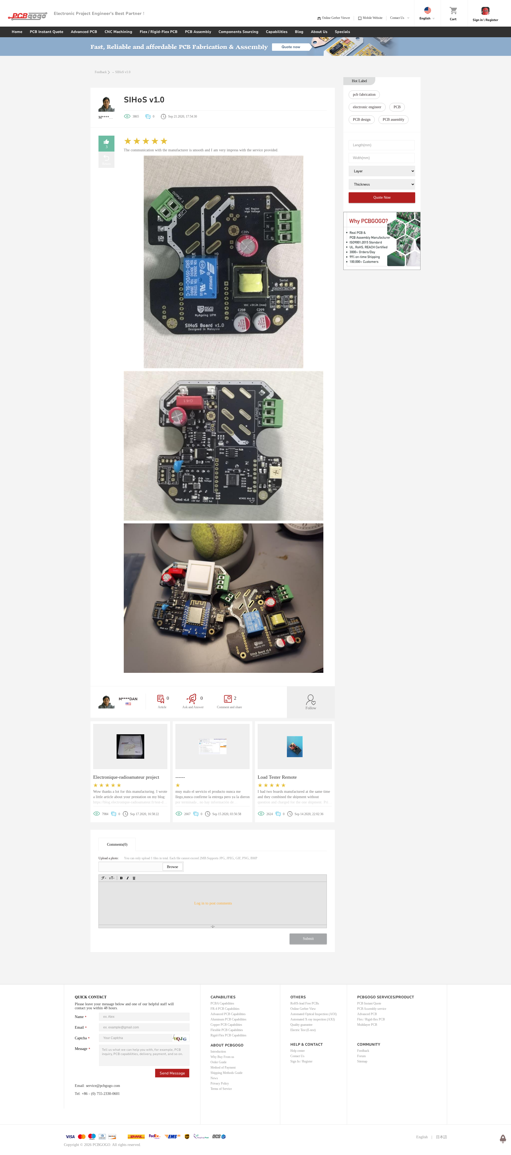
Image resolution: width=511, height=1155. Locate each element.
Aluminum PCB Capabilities (228, 1019)
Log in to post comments (213, 903)
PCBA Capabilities (222, 1003)
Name (79, 1017)
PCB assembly (393, 120)
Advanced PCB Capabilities (228, 1014)
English (422, 1137)
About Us (319, 31)
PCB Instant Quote (46, 31)
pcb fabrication (364, 95)
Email (79, 1027)
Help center (297, 1051)
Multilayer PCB (367, 1025)
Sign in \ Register (485, 20)
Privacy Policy (220, 1083)
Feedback (101, 72)
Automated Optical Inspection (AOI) (313, 1014)
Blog (299, 31)
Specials (342, 31)
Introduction (218, 1051)
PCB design (361, 120)
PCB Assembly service (371, 1009)
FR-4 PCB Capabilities (225, 1009)
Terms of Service (221, 1089)
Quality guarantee (301, 1025)
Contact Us (297, 1056)
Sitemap (362, 1061)
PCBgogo (27, 16)
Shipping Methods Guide (226, 1073)
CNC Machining (118, 31)
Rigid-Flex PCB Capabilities (228, 1035)
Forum (361, 1056)
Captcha (81, 1038)
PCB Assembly (198, 31)
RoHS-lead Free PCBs (304, 1003)
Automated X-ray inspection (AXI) (312, 1019)
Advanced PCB (84, 31)
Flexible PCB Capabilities (227, 1030)
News (214, 1078)
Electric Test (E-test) (303, 1030)
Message (81, 1049)
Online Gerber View (303, 1009)
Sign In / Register (301, 1061)
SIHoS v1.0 (122, 72)
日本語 (441, 1137)
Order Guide (218, 1062)
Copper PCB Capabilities (226, 1025)
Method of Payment (223, 1067)
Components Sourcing (238, 31)
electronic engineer (367, 107)
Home (17, 31)
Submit (308, 939)
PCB (397, 107)
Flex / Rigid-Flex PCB (159, 31)
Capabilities (276, 31)
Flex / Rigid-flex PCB (371, 1019)
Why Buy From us (222, 1057)
